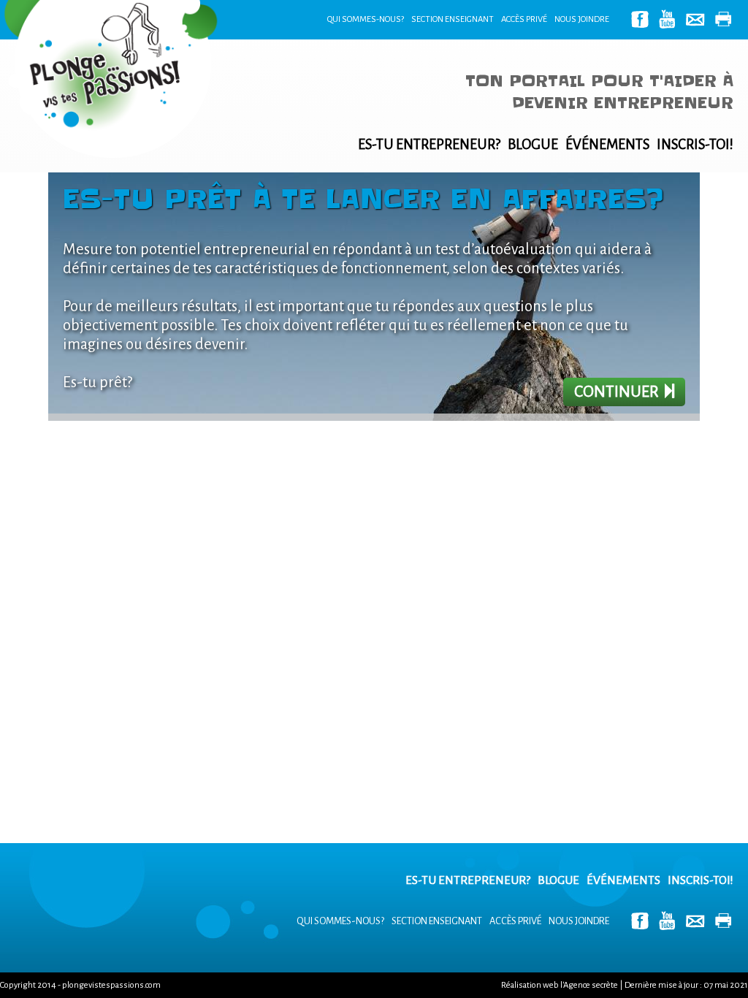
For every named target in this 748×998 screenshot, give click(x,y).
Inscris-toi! (695, 144)
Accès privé (524, 19)
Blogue (533, 144)
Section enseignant (452, 19)
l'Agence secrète (589, 985)
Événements (607, 144)
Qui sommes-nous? (365, 19)
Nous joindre (581, 19)
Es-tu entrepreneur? (429, 144)
